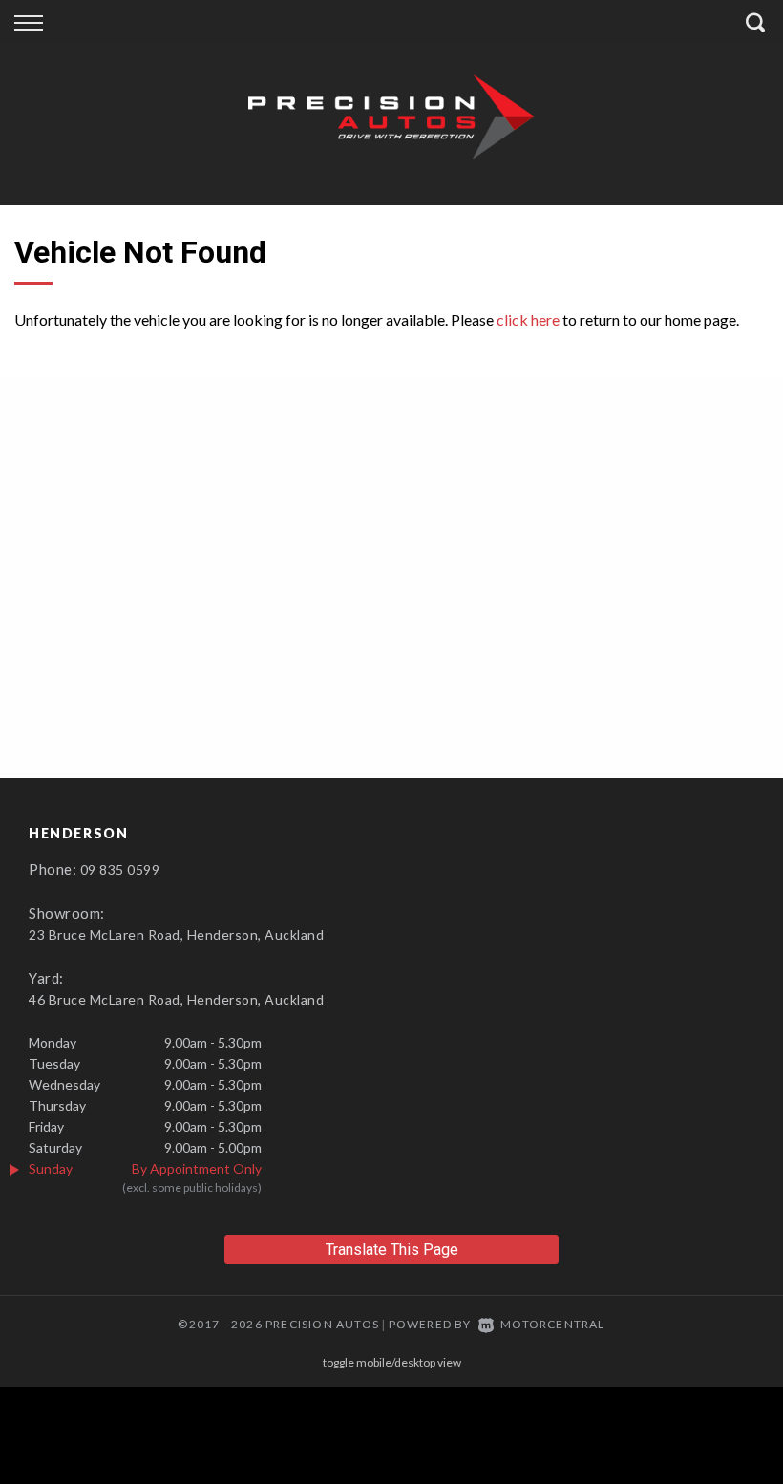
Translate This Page (392, 1249)
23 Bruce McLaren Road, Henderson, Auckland (176, 934)
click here (528, 319)
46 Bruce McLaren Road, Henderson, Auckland (176, 999)
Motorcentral (552, 1324)
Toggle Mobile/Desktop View (392, 1362)
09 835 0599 (120, 869)
